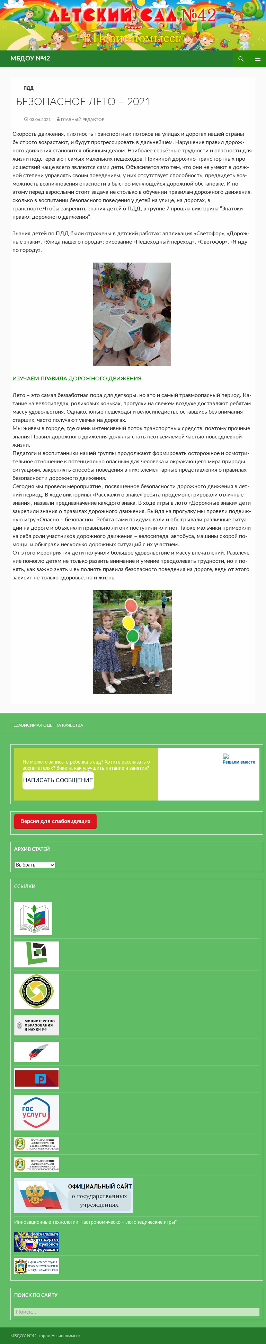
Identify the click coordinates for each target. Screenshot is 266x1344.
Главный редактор (82, 119)
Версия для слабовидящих (55, 821)
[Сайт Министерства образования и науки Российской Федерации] (36, 1025)
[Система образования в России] (36, 1078)
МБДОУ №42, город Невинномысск (45, 1336)
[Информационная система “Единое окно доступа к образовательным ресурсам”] (36, 954)
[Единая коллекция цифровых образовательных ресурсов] (36, 990)
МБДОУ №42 (30, 59)
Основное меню (257, 58)
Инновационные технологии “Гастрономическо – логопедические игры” (95, 1222)
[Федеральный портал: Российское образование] (36, 1051)
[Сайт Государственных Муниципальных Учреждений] (73, 1195)
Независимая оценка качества (46, 725)
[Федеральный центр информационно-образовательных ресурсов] (33, 918)
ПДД (29, 88)
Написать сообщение (58, 780)
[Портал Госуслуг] (36, 1112)
